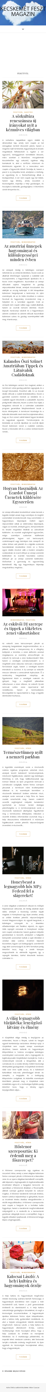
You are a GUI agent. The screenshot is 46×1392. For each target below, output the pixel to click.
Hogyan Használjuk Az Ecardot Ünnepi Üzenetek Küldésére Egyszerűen (23, 495)
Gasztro (28, 112)
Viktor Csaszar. (34, 1387)
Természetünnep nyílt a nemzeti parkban (23, 754)
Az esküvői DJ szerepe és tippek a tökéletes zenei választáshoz (23, 628)
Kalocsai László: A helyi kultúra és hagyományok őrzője (23, 1281)
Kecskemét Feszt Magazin (23, 11)
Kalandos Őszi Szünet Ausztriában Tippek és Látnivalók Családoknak (23, 368)
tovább (23, 198)
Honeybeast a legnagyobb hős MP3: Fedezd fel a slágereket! (23, 888)
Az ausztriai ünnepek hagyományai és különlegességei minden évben (23, 252)
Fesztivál (18, 112)
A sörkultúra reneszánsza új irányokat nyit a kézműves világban (23, 122)
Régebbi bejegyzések (14, 1371)
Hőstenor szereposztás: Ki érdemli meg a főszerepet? (23, 1153)
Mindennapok (29, 242)
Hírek (28, 748)
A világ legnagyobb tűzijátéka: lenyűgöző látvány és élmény (23, 1022)
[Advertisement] (23, 50)
